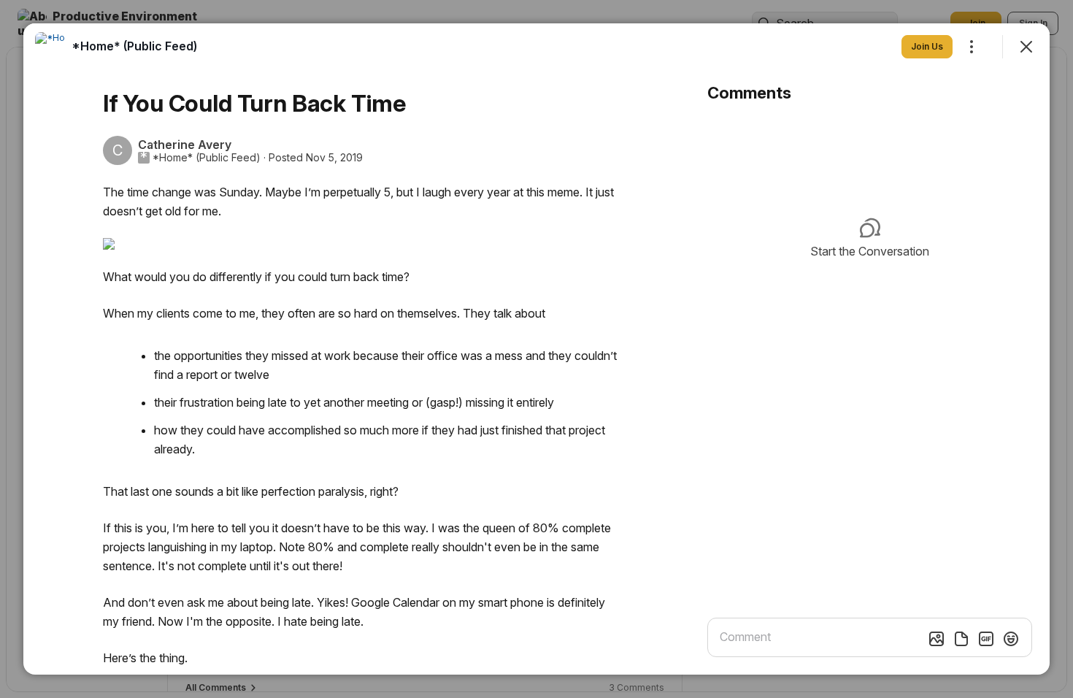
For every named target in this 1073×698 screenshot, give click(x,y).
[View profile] (49, 46)
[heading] (134, 46)
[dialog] (536, 349)
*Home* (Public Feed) (207, 158)
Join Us (927, 46)
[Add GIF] (986, 639)
